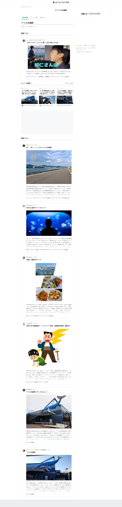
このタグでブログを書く (94, 13)
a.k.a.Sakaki (29, 205)
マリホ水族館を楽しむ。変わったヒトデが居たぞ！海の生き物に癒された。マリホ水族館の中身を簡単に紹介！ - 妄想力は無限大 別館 (47, 92)
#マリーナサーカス (56, 198)
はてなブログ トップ (27, 6)
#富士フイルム (30, 249)
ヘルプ (88, 47)
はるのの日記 (29, 323)
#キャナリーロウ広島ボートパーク (35, 315)
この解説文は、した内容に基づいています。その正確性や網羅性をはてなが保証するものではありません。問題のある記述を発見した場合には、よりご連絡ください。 (29, 27)
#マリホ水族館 (65, 76)
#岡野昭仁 (41, 76)
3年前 (35, 257)
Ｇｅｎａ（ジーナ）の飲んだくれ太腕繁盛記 (36, 449)
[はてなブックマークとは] (31, 83)
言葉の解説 (25, 17)
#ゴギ (27, 382)
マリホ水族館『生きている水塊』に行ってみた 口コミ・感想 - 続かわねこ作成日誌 (29, 92)
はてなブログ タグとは (81, 47)
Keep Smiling (29, 257)
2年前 (43, 40)
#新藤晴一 (47, 76)
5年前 (48, 449)
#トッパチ (29, 198)
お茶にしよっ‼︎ (29, 145)
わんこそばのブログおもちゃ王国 (33, 40)
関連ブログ (43, 17)
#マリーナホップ (55, 76)
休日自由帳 (28, 389)
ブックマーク (25, 88)
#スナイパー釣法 (43, 382)
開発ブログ (93, 47)
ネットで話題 (34, 17)
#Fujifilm (37, 249)
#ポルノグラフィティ (31, 76)
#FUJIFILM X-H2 (44, 249)
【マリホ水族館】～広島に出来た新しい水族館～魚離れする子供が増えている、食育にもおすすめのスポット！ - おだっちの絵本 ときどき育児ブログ (64, 92)
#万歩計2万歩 (65, 198)
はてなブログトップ (80, 49)
